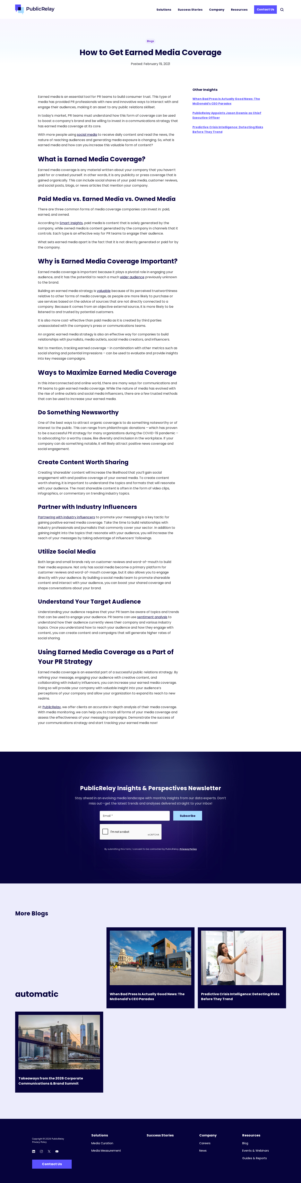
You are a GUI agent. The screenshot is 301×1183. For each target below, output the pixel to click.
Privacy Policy (188, 849)
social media (87, 134)
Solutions (163, 10)
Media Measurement (106, 1151)
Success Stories (190, 10)
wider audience (132, 277)
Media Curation (102, 1143)
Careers (204, 1143)
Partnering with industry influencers (66, 517)
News (203, 1151)
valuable (104, 290)
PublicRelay (51, 707)
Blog (245, 1143)
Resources (239, 10)
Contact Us (265, 9)
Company (216, 10)
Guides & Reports (254, 1158)
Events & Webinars (255, 1151)
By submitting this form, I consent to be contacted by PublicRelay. (150, 849)
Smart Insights (71, 223)
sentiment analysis (152, 617)
